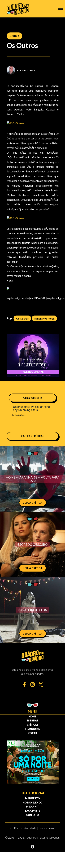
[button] (60, 8)
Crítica (14, 36)
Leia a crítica (32, 502)
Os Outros (22, 318)
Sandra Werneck (44, 318)
